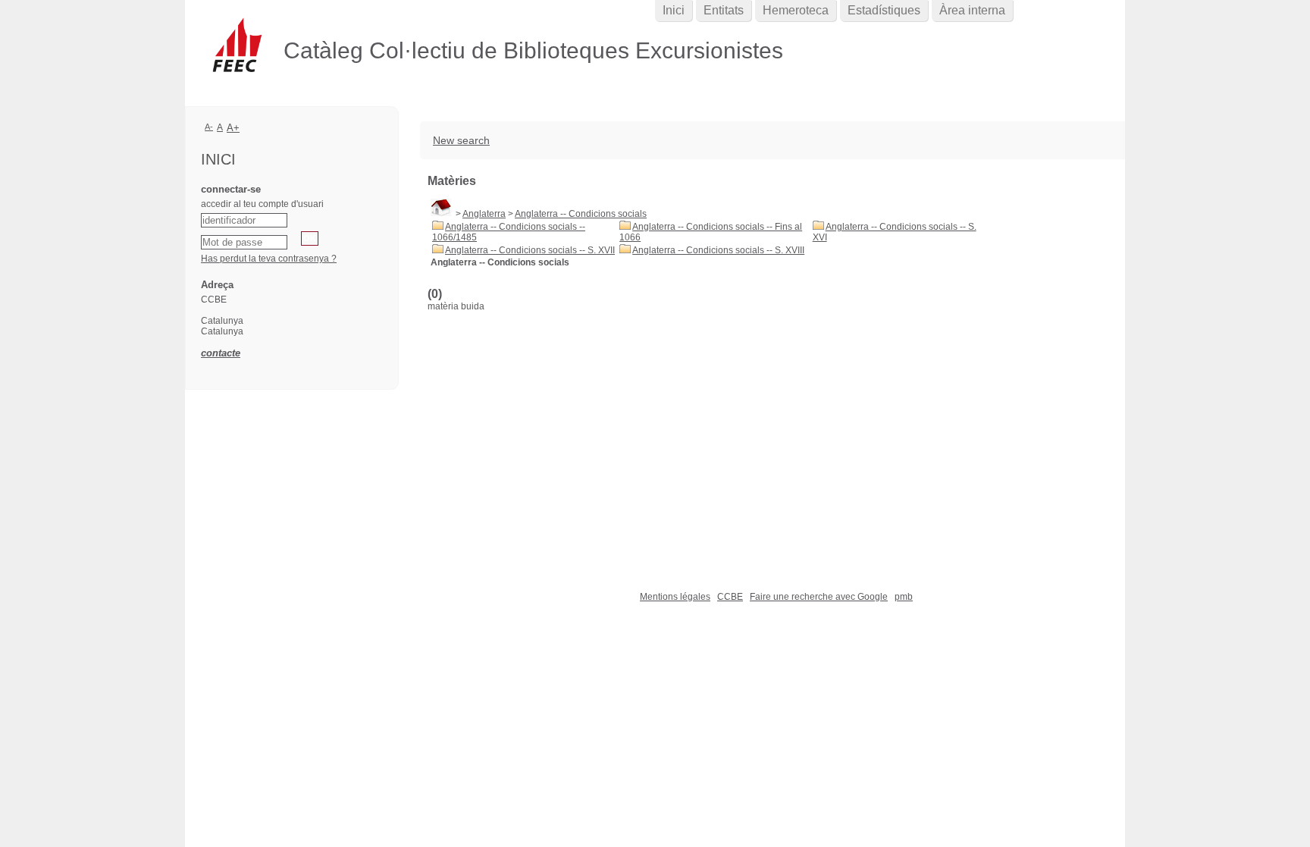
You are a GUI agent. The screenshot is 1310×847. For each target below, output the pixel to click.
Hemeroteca (796, 10)
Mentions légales (675, 596)
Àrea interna (972, 10)
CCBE (730, 596)
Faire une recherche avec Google (819, 596)
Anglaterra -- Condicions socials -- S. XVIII (718, 250)
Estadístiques (884, 10)
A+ (233, 127)
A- (209, 126)
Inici (674, 10)
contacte (220, 353)
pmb (904, 596)
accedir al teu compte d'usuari (262, 204)
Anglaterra (484, 214)
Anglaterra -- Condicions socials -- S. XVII (530, 250)
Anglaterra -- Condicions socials (581, 214)
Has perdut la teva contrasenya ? (269, 258)
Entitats (724, 10)
